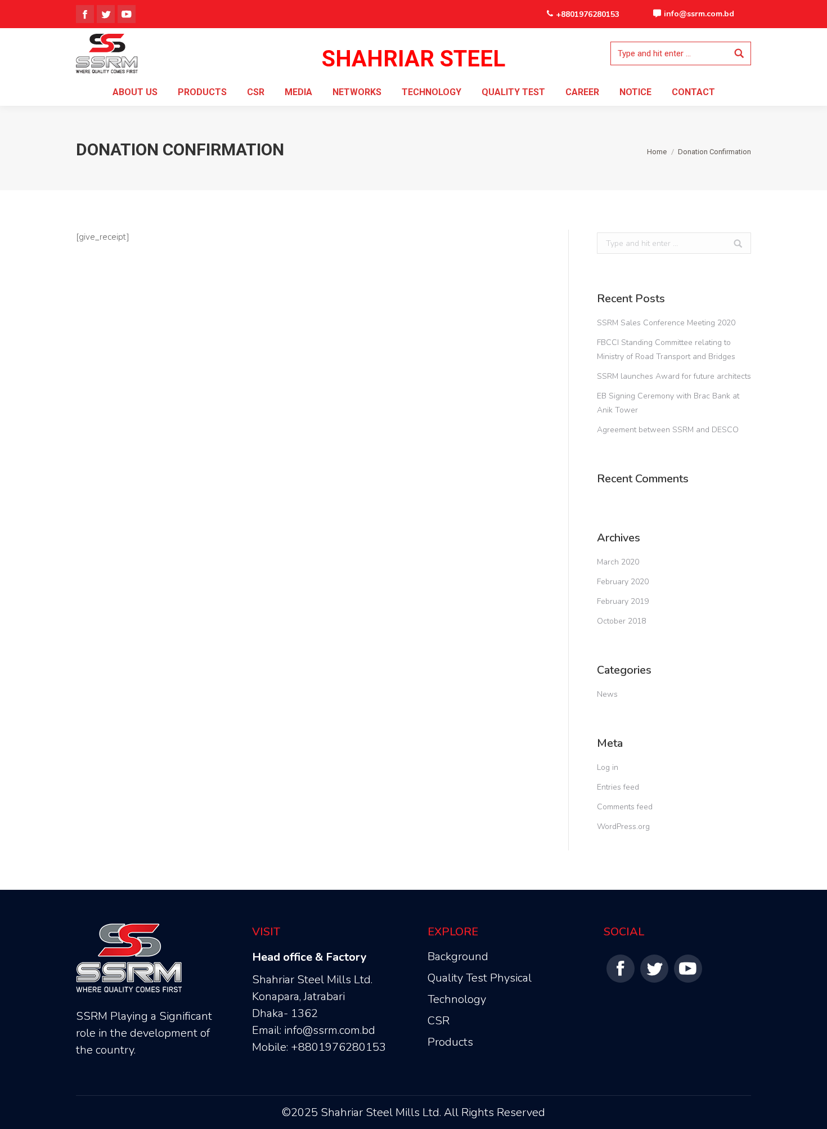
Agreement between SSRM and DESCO (668, 429)
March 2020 (618, 562)
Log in (607, 767)
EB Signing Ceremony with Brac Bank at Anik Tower (668, 403)
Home (657, 151)
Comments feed (625, 806)
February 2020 (623, 581)
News (607, 694)
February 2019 (623, 601)
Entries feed (618, 787)
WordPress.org (623, 826)
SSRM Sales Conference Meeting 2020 (666, 322)
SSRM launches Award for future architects (674, 376)
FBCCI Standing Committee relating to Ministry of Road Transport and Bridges (666, 349)
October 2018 (621, 621)
